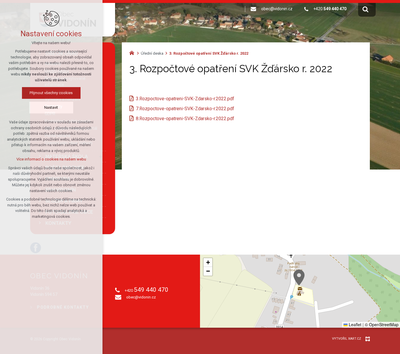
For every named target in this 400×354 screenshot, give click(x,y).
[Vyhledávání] (365, 9)
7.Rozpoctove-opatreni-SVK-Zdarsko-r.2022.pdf (185, 108)
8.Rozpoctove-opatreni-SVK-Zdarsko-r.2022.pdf (185, 118)
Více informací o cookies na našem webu (51, 159)
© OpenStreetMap (382, 324)
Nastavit (51, 107)
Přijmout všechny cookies (51, 93)
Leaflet (354, 324)
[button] (299, 277)
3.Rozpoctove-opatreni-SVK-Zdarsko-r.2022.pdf (185, 98)
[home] (133, 52)
